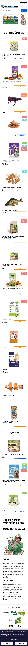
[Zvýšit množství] (17, 57)
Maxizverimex (17, 607)
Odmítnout (7, 643)
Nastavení (14, 639)
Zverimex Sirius (11, 607)
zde (6, 635)
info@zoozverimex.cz (23, 1)
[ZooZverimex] (14, 6)
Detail (20, 86)
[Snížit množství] (17, 59)
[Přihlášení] (22, 10)
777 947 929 (5, 1)
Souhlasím (21, 643)
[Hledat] (20, 10)
